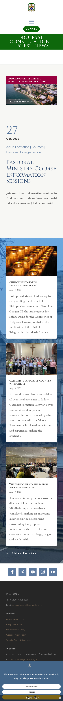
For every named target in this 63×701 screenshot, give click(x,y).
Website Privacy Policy (16, 635)
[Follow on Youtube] (33, 572)
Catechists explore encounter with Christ (30, 382)
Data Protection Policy (15, 630)
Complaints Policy (14, 624)
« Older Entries (21, 553)
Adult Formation (17, 147)
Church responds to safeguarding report (23, 284)
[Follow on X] (22, 572)
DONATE (31, 28)
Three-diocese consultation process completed (28, 486)
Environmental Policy (15, 619)
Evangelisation (30, 152)
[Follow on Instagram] (43, 572)
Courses (38, 147)
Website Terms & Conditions (18, 640)
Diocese (12, 152)
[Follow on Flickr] (53, 572)
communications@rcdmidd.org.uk (27, 605)
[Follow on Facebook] (12, 572)
